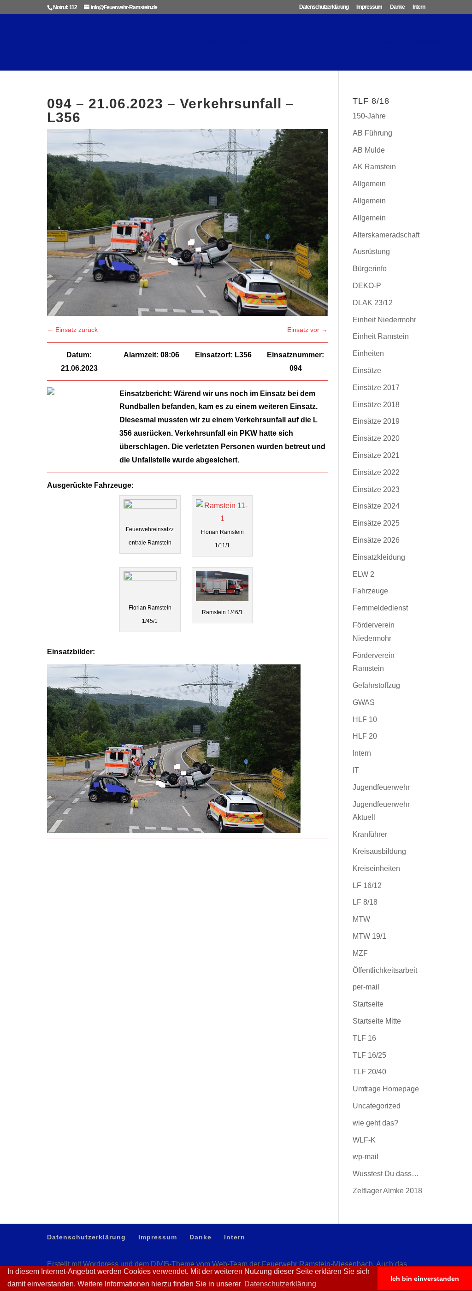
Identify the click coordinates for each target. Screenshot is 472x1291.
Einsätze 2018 (376, 405)
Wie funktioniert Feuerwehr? (277, 42)
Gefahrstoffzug (376, 685)
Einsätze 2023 (376, 489)
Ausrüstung (371, 251)
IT (356, 770)
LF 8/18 (365, 902)
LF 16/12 (367, 885)
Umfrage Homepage (386, 1089)
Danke (397, 7)
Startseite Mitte (377, 1021)
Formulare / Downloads (405, 42)
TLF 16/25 (369, 1055)
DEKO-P (367, 286)
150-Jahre (369, 116)
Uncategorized (377, 1106)
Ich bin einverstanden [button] (424, 1278)
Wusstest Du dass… (386, 1174)
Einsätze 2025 (376, 523)
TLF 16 (364, 1038)
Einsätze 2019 (376, 421)
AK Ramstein (374, 167)
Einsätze (367, 370)
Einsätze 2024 (376, 506)
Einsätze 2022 (376, 472)
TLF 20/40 (369, 1072)
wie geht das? (375, 1123)
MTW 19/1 (369, 936)
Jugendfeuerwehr (381, 787)
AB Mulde (369, 150)
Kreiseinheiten (376, 868)
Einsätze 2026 (376, 540)
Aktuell (215, 42)
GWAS (364, 702)
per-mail (366, 987)
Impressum (369, 7)
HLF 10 (365, 719)
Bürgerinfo (345, 42)
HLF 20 (365, 736)
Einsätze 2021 (376, 455)
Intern (419, 7)
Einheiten (368, 353)
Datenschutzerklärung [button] (280, 1284)
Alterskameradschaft (386, 235)
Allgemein (369, 184)
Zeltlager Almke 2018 (387, 1191)
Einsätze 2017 (376, 387)
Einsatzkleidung (379, 557)
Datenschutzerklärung (323, 7)
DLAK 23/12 (373, 303)
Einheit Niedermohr (384, 320)
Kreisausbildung (379, 851)
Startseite (368, 1004)
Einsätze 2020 (376, 438)
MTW (361, 919)
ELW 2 (363, 574)
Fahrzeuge (370, 591)
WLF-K (364, 1140)
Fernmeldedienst (380, 608)
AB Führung (372, 133)
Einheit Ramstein (381, 336)
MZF (360, 953)
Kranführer (370, 834)
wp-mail (365, 1157)
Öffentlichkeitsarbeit (385, 970)
